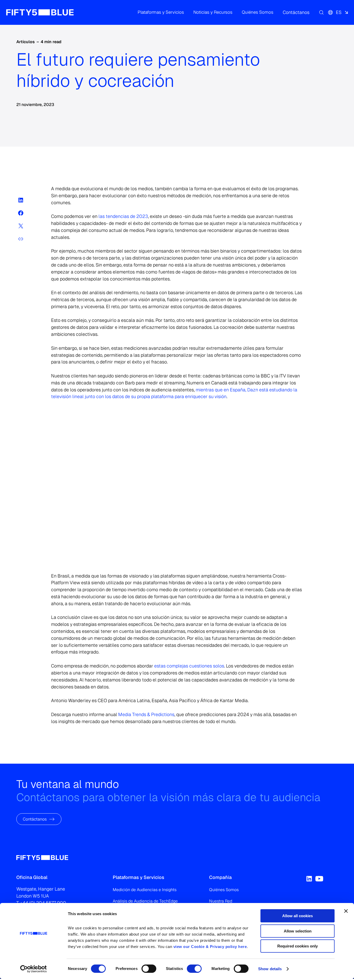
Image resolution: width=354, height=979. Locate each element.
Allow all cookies (297, 916)
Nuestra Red (220, 901)
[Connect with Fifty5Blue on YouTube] (319, 878)
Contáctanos (35, 819)
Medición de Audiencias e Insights (144, 889)
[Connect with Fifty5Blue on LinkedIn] (309, 878)
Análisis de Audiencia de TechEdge (145, 901)
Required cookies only (297, 946)
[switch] (148, 969)
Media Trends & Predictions (145, 714)
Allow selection (297, 931)
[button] (161, 12)
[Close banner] (346, 911)
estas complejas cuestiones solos (189, 666)
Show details (270, 969)
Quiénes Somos (224, 889)
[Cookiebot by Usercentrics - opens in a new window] (33, 969)
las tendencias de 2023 (123, 216)
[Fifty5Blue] (40, 12)
